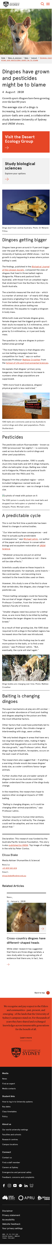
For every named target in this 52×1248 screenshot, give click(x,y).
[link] (26, 1078)
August (34, 58)
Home (3, 58)
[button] (42, 4)
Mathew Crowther (31, 359)
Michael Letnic (31, 539)
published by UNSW (18, 845)
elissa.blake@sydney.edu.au (14, 876)
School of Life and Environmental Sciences (27, 363)
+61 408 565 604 (9, 868)
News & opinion (15, 58)
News (26, 58)
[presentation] (26, 929)
